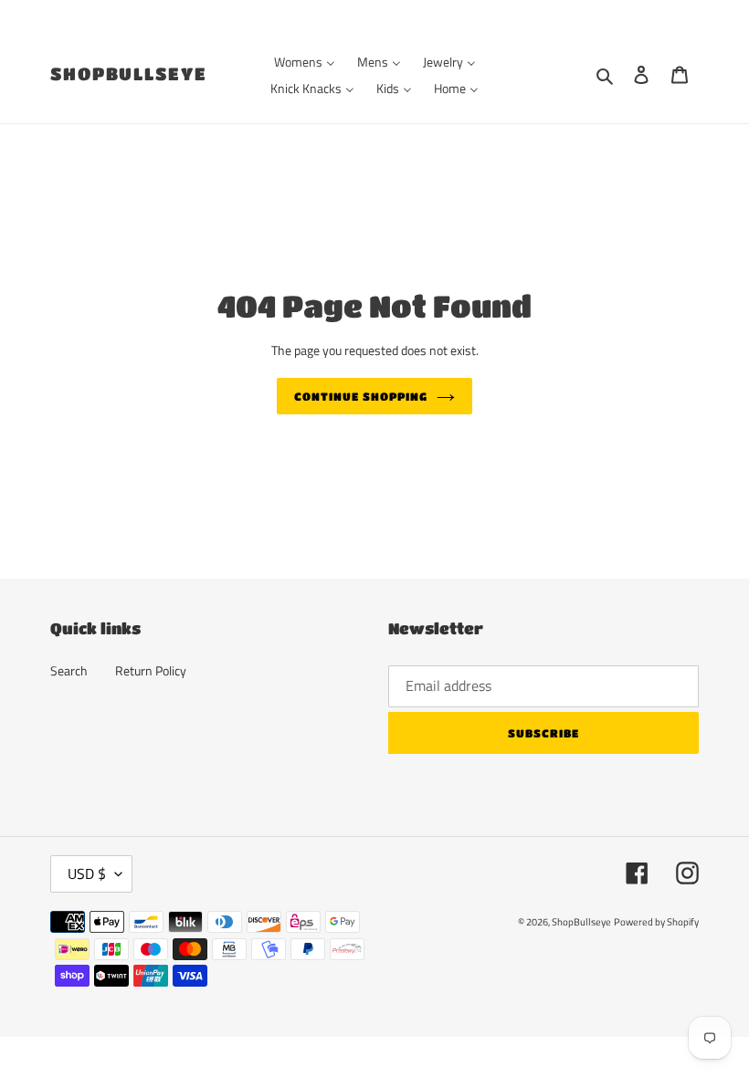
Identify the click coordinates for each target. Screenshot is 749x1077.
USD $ (87, 873)
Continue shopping (360, 396)
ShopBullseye (128, 73)
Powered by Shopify (656, 922)
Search (69, 670)
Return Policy (150, 670)
